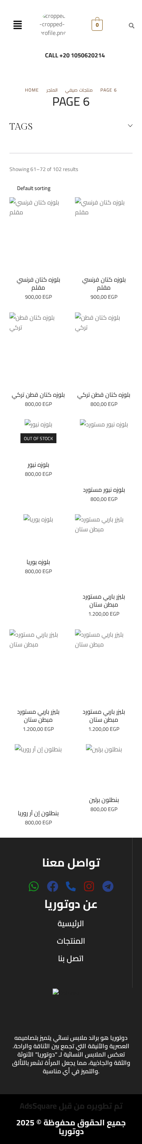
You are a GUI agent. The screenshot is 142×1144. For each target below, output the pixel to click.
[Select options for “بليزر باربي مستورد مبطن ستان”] (103, 552)
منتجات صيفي (79, 90)
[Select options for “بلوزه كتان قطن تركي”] (38, 350)
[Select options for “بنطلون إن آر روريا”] (38, 775)
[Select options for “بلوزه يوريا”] (38, 535)
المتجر (52, 90)
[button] (17, 25)
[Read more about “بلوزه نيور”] (38, 439)
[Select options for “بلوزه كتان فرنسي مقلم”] (38, 235)
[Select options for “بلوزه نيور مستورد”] (103, 451)
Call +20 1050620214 (75, 55)
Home (32, 90)
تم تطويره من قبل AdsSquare (71, 1105)
